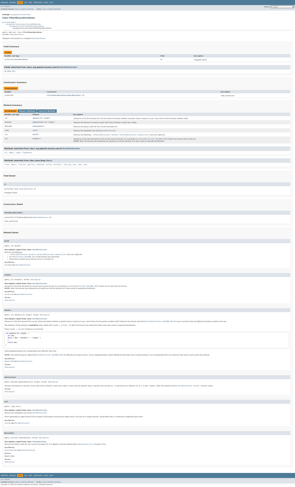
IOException (35, 279)
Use (25, 2)
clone (6, 164)
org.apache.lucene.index (20, 14)
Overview (4, 2)
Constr (23, 9)
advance (36, 118)
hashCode (40, 164)
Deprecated (38, 2)
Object (49, 160)
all (5, 153)
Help (51, 2)
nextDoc (36, 138)
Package (12, 2)
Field (17, 9)
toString (67, 164)
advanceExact (38, 122)
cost (34, 130)
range (18, 153)
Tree (30, 2)
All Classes (5, 6)
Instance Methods (27, 111)
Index (46, 2)
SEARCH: (267, 7)
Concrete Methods (46, 111)
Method (31, 9)
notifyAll (57, 164)
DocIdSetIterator (68, 67)
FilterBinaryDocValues (56, 95)
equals (13, 164)
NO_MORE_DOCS (10, 71)
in (161, 59)
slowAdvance (27, 153)
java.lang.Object (9, 22)
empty (11, 153)
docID (35, 134)
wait (74, 164)
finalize (22, 164)
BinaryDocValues (17, 34)
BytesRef (8, 126)
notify (49, 164)
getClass (31, 164)
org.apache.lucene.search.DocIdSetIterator (23, 24)
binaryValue (38, 126)
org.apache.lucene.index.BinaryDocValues (26, 26)
